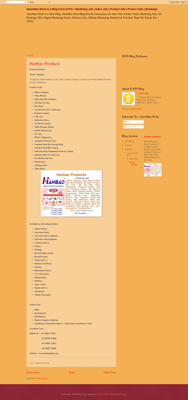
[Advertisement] (79, 38)
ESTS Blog (144, 93)
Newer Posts (33, 372)
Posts (127, 122)
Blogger (123, 394)
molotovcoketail (103, 394)
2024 (127, 145)
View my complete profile (132, 109)
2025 (127, 149)
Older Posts (110, 372)
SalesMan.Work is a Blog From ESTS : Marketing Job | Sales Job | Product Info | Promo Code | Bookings (91, 9)
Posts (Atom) (42, 378)
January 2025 (132, 153)
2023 (127, 141)
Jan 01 (132, 159)
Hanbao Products (45, 63)
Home (72, 372)
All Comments (131, 127)
